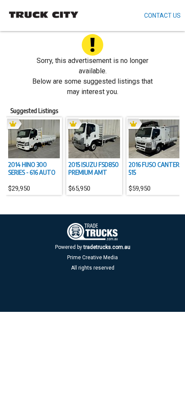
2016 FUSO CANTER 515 (154, 168)
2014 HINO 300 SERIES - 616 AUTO (32, 168)
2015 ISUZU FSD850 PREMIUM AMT (93, 168)
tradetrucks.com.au (106, 247)
